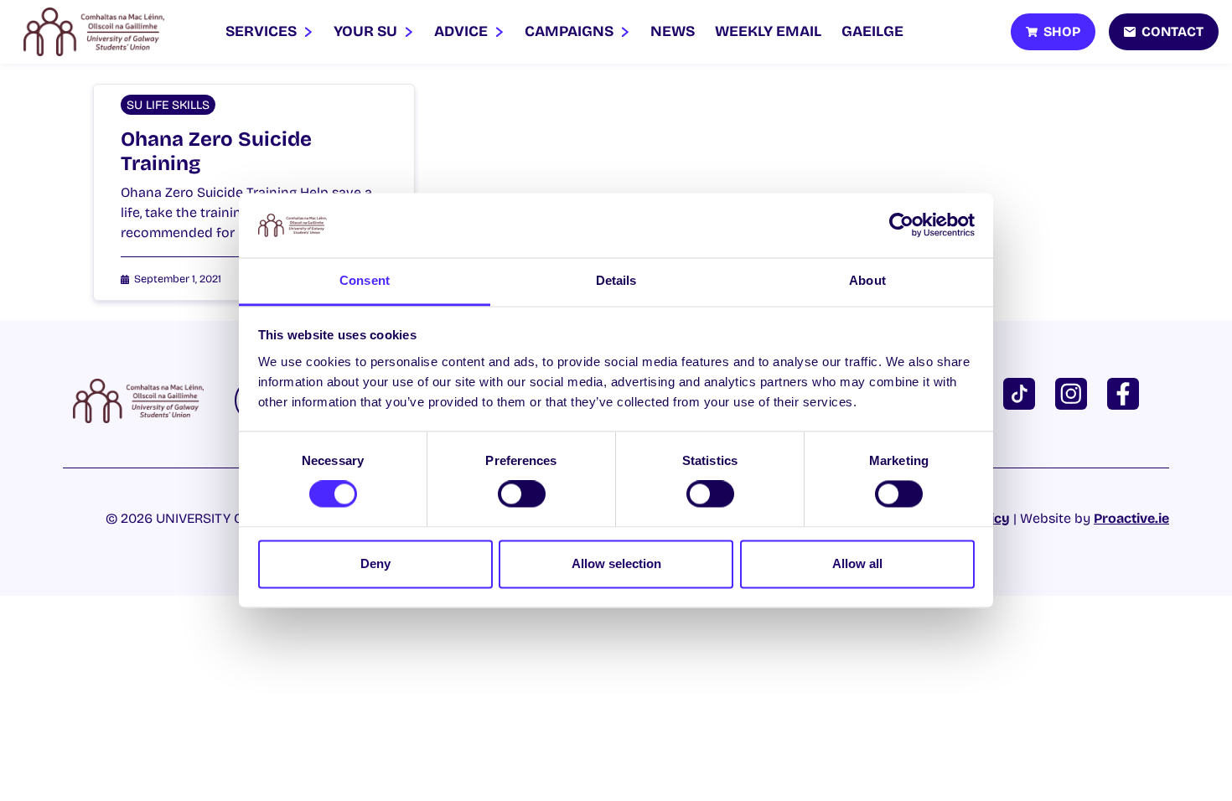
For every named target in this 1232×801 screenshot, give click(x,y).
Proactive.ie (1131, 518)
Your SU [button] (367, 31)
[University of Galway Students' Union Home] (94, 32)
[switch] (522, 494)
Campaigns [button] (571, 31)
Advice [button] (462, 31)
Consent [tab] (364, 280)
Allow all (857, 563)
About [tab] (867, 280)
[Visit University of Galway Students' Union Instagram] (1074, 392)
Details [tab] (616, 280)
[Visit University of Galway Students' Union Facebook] (1126, 392)
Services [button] (262, 31)
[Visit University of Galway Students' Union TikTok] (1022, 392)
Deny (375, 563)
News (672, 31)
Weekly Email (768, 31)
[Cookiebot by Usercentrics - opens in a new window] (901, 225)
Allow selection (616, 563)
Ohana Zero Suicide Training (216, 151)
